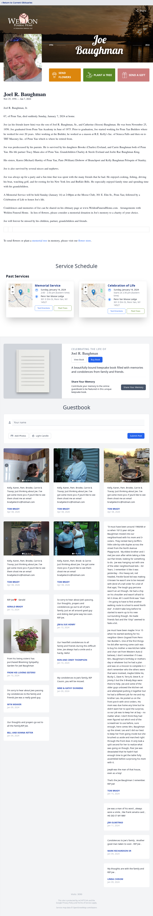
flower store (84, 240)
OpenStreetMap (79, 907)
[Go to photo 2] (24, 480)
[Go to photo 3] (26, 480)
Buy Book (95, 359)
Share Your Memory (133, 387)
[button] (20, 292)
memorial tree (39, 240)
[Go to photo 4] (28, 480)
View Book (79, 359)
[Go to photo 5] (30, 480)
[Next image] (46, 465)
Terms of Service (85, 903)
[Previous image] (6, 465)
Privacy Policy (68, 903)
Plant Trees (62, 308)
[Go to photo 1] (23, 480)
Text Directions (44, 308)
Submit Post (136, 435)
